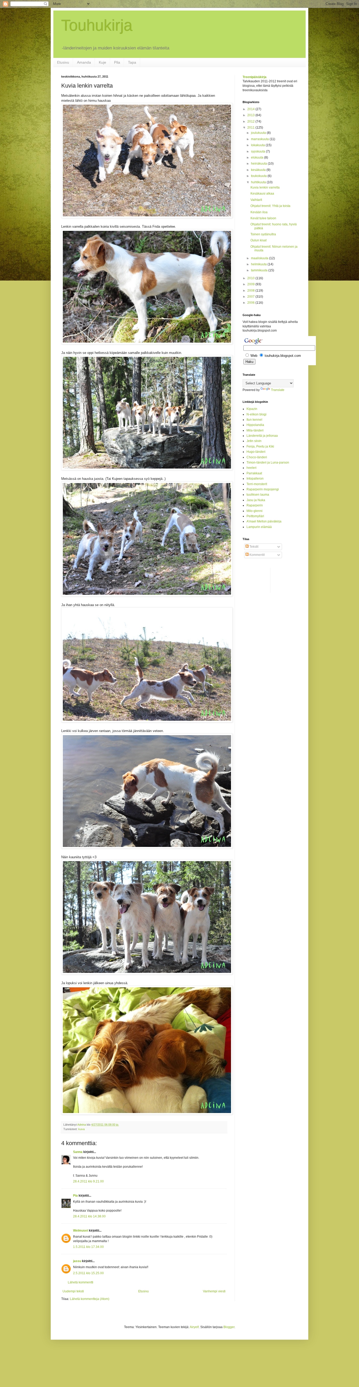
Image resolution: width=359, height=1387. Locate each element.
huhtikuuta (259, 182)
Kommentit (257, 555)
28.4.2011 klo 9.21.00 (88, 1181)
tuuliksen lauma (258, 494)
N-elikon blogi (256, 414)
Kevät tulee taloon (263, 218)
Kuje (102, 62)
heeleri (252, 468)
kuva (81, 1129)
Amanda (84, 62)
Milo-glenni (255, 511)
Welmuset (80, 1230)
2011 (251, 127)
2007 (251, 296)
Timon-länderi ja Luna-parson (268, 462)
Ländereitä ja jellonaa (262, 436)
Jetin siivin (254, 441)
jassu (77, 1261)
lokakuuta (258, 145)
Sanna (78, 1152)
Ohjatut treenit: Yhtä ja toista (270, 206)
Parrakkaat (254, 473)
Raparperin (255, 505)
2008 (251, 290)
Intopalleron (255, 478)
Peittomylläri (255, 516)
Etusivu (63, 62)
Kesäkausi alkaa (262, 193)
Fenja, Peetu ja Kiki (260, 446)
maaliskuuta (260, 258)
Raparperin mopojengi (263, 489)
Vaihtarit (256, 200)
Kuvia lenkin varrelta (265, 187)
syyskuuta (258, 151)
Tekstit (253, 546)
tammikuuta (259, 270)
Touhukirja (96, 25)
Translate (277, 390)
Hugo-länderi (256, 452)
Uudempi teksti (73, 1291)
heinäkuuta (259, 163)
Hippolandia (255, 425)
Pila (117, 62)
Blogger (228, 1327)
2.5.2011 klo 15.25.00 (88, 1273)
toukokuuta (259, 176)
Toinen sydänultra (263, 234)
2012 (251, 121)
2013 (251, 115)
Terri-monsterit (257, 484)
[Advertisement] (264, 579)
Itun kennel (254, 419)
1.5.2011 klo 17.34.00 (88, 1247)
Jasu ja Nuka (256, 500)
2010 (251, 278)
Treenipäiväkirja (254, 77)
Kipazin (252, 409)
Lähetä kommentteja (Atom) (89, 1299)
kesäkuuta (258, 170)
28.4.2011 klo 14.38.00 (89, 1216)
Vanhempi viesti (214, 1291)
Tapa (132, 62)
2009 (251, 284)
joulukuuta (259, 133)
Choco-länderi (257, 457)
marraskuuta (260, 139)
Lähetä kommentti (80, 1282)
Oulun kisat (258, 240)
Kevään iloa (259, 212)
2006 (251, 302)
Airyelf (194, 1327)
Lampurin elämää (259, 527)
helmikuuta (259, 264)
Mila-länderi (255, 430)
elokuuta (257, 157)
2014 (251, 109)
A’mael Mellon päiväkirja (264, 521)
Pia (75, 1195)
